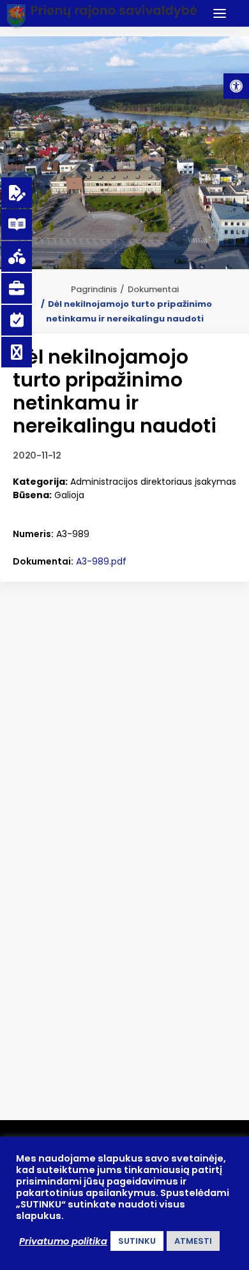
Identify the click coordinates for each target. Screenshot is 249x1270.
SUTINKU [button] (137, 1241)
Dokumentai (153, 289)
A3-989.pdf (101, 561)
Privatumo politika (63, 1241)
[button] (236, 86)
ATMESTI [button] (193, 1241)
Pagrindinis (94, 289)
